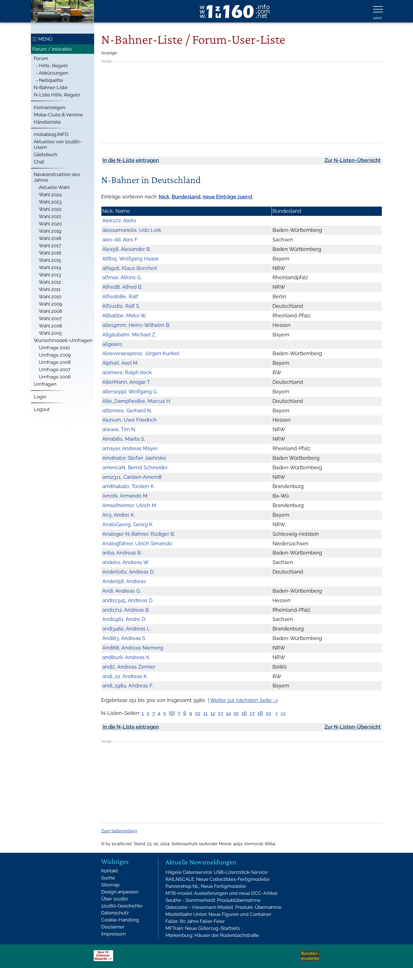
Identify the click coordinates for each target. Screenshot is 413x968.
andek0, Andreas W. (125, 562)
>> (283, 713)
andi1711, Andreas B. (125, 610)
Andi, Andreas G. (121, 591)
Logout (42, 409)
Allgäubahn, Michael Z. (129, 335)
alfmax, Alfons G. (122, 277)
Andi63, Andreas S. (124, 638)
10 (197, 713)
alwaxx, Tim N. (119, 429)
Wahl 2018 (50, 238)
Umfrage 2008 (55, 362)
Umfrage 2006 (55, 377)
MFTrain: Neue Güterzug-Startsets (202, 928)
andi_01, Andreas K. (125, 676)
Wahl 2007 (50, 318)
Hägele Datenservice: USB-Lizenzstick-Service (216, 872)
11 (205, 713)
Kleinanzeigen (49, 107)
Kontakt (109, 871)
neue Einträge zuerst (228, 197)
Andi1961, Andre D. (124, 619)
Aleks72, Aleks (119, 220)
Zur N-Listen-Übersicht (352, 160)
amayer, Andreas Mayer (130, 448)
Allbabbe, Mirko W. (124, 315)
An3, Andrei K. (118, 515)
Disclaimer (112, 927)
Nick (164, 197)
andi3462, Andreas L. (126, 629)
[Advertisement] (241, 102)
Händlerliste (47, 122)
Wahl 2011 (49, 289)
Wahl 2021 (50, 216)
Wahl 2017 (50, 245)
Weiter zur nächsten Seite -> (244, 700)
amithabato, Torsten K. (128, 486)
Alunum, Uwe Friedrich (129, 420)
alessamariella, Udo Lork (131, 230)
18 (260, 713)
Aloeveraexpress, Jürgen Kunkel (141, 353)
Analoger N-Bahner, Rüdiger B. (138, 534)
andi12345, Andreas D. (127, 600)
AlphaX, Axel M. (120, 363)
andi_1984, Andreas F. (127, 686)
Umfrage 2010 (54, 347)
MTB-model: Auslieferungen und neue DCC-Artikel (221, 893)
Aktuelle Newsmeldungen (200, 862)
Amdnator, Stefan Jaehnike (134, 458)
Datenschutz (115, 913)
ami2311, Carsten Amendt (132, 477)
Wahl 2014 (50, 267)
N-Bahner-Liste (50, 87)
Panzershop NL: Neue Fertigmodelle (205, 886)
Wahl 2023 (50, 202)
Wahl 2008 (50, 311)
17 (252, 713)
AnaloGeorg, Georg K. (127, 524)
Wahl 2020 (50, 224)
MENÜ (45, 39)
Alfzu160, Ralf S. (121, 306)
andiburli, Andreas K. (126, 657)
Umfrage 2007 (55, 369)
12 (212, 713)
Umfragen (45, 384)
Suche (108, 878)
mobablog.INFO (51, 134)
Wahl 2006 (50, 326)
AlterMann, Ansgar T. (126, 382)
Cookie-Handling (120, 920)
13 (220, 713)
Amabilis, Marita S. (123, 439)
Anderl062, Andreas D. (128, 572)
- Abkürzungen (51, 73)
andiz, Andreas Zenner (128, 667)
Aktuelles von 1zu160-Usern (57, 144)
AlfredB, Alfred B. (122, 287)
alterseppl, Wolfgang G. (130, 391)
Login (40, 396)
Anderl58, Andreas (124, 581)
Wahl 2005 (50, 333)
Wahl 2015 (50, 260)
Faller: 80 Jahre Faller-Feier (195, 921)
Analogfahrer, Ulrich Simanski (137, 543)
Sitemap (110, 885)
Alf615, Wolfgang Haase (130, 259)
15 (236, 713)
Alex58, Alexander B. (126, 249)
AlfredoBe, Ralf (120, 296)
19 (268, 713)
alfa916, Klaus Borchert (129, 268)
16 (244, 713)
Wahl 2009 (50, 304)
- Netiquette (48, 80)
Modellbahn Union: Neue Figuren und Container (218, 914)
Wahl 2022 (50, 209)
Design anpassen (120, 892)
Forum (41, 58)
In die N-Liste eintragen (131, 160)
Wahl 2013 (50, 275)
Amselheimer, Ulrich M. (129, 505)
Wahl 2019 (50, 231)
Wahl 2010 (50, 296)
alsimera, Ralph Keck (127, 372)
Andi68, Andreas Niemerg (132, 648)
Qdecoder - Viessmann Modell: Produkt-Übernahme (223, 907)
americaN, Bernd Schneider (135, 467)
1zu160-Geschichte (121, 906)
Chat (39, 162)
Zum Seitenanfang (119, 830)
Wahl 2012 (50, 282)
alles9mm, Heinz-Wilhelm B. (136, 325)
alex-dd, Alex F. (120, 239)
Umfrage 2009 (55, 355)
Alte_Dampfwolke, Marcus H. (136, 401)
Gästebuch (45, 154)
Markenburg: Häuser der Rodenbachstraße (212, 935)
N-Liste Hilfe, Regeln (57, 95)
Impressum (113, 934)
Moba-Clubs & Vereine (58, 114)
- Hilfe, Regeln (51, 65)
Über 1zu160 (114, 899)
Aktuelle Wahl (54, 187)
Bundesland (186, 197)
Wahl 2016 (50, 253)
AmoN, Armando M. (125, 496)
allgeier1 (112, 344)
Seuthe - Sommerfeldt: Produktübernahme (212, 900)
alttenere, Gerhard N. (127, 410)
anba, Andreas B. (122, 553)
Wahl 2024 (50, 194)
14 (228, 713)
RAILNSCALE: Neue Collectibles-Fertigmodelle (217, 879)
